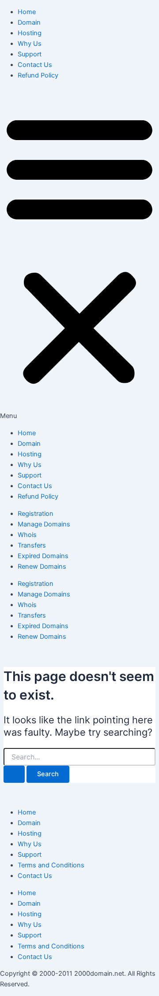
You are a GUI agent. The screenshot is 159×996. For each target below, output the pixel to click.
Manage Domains (44, 524)
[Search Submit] (14, 774)
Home (27, 12)
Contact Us (35, 65)
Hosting (30, 33)
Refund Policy (38, 75)
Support (30, 54)
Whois (27, 535)
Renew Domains (42, 566)
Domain (29, 22)
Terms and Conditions (51, 865)
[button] (79, 254)
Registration (35, 514)
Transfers (32, 545)
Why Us (30, 44)
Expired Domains (43, 556)
